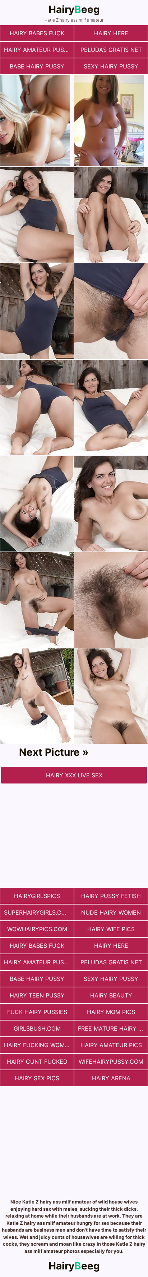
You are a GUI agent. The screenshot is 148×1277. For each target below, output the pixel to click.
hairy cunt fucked (37, 1061)
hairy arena (111, 1078)
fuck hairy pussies (37, 1011)
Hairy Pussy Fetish (111, 895)
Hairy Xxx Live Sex (74, 775)
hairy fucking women (38, 1045)
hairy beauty (111, 995)
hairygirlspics (37, 895)
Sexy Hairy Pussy (111, 66)
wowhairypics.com (37, 929)
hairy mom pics (111, 1011)
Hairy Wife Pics (111, 929)
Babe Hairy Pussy (37, 66)
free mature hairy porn (113, 1028)
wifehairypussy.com (111, 1061)
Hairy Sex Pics (37, 1078)
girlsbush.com (37, 1028)
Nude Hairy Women (111, 912)
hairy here (111, 33)
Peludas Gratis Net (111, 49)
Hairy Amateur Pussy (37, 49)
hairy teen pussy (37, 995)
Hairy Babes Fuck (37, 33)
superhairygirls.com (37, 912)
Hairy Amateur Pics (111, 1045)
